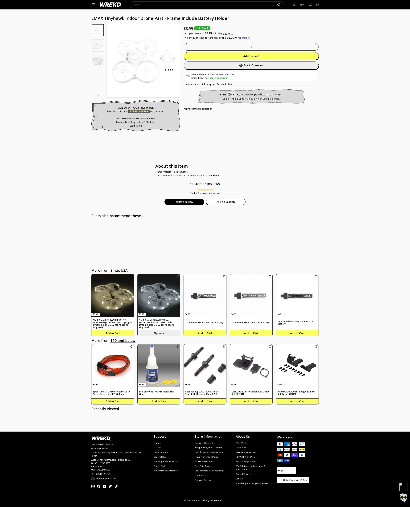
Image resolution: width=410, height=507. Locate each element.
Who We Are (242, 442)
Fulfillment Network (204, 461)
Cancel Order (160, 466)
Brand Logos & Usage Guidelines (252, 483)
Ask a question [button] (226, 202)
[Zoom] (143, 60)
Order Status (160, 456)
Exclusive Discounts (204, 442)
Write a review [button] (184, 202)
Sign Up (237, 98)
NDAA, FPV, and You (245, 456)
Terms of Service (203, 479)
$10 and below (123, 340)
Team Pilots (241, 447)
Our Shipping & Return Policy (209, 452)
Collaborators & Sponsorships (210, 470)
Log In (226, 98)
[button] (251, 33)
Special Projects (243, 474)
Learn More (136, 125)
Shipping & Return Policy (166, 461)
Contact (157, 442)
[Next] (97, 94)
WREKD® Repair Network (166, 470)
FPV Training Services (246, 461)
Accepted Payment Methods (208, 447)
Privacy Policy (201, 475)
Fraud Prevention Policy (206, 456)
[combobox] (206, 4)
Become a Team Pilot (246, 452)
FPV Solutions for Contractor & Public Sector (251, 468)
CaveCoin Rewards (204, 466)
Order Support (161, 452)
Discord (157, 447)
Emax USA (119, 270)
